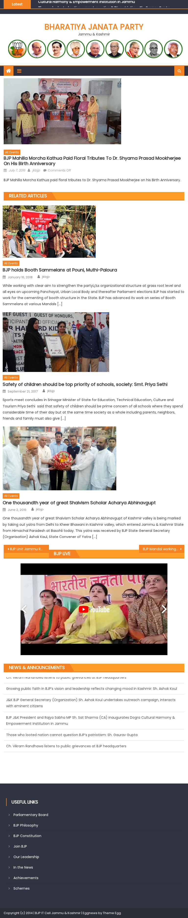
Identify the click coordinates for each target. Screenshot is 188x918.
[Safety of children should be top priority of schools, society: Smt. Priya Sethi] (93, 342)
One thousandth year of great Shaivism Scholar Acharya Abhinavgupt (79, 502)
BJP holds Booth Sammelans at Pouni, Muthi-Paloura (60, 270)
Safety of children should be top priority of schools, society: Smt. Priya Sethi (85, 384)
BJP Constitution (27, 835)
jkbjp (36, 170)
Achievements (25, 877)
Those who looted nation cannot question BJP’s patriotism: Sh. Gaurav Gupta (104, 3)
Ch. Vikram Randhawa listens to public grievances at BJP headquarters (66, 728)
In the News (23, 867)
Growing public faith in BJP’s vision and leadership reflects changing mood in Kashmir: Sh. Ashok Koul (91, 740)
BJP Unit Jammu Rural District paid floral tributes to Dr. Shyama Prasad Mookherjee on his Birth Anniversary (29, 549)
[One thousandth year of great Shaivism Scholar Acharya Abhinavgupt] (93, 458)
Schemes (21, 888)
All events (12, 152)
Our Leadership (26, 856)
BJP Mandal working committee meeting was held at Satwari (163, 549)
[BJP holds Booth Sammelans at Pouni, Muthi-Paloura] (93, 231)
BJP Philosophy (25, 825)
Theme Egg (112, 913)
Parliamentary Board (30, 814)
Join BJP (20, 846)
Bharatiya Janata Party (94, 26)
